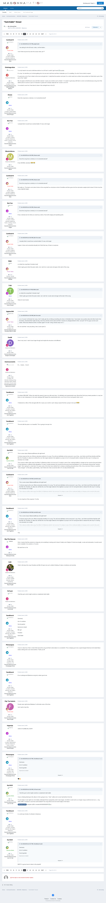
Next (42, 34)
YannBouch (10, 392)
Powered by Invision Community (53, 900)
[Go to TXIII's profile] (10, 291)
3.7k (11, 108)
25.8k (10, 274)
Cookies (59, 898)
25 (39, 34)
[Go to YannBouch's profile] (10, 397)
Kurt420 (10, 450)
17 (16, 34)
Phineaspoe (10, 645)
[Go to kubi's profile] (10, 567)
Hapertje (10, 725)
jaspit (35, 44)
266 (11, 575)
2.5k (11, 658)
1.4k (11, 739)
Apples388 (10, 311)
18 (18, 34)
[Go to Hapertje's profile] (10, 731)
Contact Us (53, 898)
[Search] (102, 8)
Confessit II (10, 40)
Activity (12, 8)
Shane (10, 95)
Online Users (17, 12)
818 (11, 604)
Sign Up (100, 3)
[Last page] (46, 34)
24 (36, 34)
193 (11, 81)
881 (11, 164)
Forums (4, 12)
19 (21, 34)
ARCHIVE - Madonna (21, 28)
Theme (46, 898)
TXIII (10, 285)
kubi (10, 562)
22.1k (10, 714)
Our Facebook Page (28, 12)
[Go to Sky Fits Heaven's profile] (10, 544)
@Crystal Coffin (22, 804)
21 (27, 34)
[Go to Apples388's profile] (10, 316)
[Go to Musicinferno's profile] (10, 156)
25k (11, 325)
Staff (10, 12)
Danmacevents (10, 362)
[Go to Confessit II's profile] (10, 45)
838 (11, 351)
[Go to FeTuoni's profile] (10, 596)
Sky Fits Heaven (10, 539)
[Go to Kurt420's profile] (10, 455)
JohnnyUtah (13, 26)
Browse (5, 8)
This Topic (95, 8)
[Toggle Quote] (20, 44)
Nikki (10, 261)
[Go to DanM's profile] (10, 342)
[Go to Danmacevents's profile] (10, 367)
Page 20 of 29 (52, 34)
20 (24, 34)
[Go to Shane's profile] (10, 100)
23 (33, 34)
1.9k (11, 134)
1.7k (11, 299)
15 (10, 34)
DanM (10, 337)
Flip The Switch (10, 701)
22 (30, 34)
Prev (7, 34)
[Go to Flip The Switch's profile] (10, 706)
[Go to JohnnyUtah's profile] (5, 27)
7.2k (11, 463)
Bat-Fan (10, 121)
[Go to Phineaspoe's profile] (10, 650)
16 (13, 34)
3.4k (11, 406)
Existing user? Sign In (89, 3)
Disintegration (10, 67)
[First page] (4, 34)
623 (11, 375)
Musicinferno (10, 151)
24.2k (10, 53)
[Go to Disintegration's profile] (10, 72)
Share (88, 27)
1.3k (11, 552)
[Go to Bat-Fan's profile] (10, 126)
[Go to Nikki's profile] (10, 266)
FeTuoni (10, 591)
